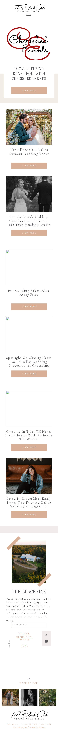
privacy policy (38, 727)
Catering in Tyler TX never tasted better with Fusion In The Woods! (29, 435)
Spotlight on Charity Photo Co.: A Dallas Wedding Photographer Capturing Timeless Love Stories (29, 363)
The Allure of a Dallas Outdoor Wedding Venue (28, 152)
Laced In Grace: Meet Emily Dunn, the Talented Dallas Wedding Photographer (29, 502)
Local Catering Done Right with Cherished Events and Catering (29, 76)
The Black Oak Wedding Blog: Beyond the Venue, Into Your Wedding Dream (28, 221)
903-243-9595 (20, 727)
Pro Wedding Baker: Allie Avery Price (29, 293)
